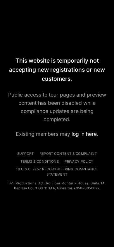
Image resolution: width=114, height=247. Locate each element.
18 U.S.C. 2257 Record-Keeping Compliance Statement (57, 171)
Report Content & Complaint (68, 154)
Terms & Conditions (39, 161)
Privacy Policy (79, 161)
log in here (84, 134)
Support (25, 154)
